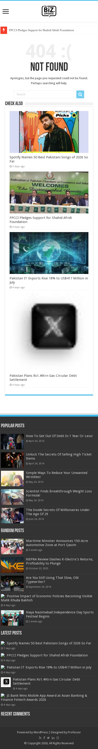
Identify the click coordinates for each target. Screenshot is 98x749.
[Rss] (40, 738)
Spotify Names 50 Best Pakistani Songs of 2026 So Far (49, 643)
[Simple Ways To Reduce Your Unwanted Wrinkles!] (12, 478)
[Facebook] (44, 738)
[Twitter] (48, 738)
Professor (74, 732)
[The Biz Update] (49, 10)
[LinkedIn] (53, 738)
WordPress (41, 732)
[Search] (80, 94)
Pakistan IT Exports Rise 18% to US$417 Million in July (49, 667)
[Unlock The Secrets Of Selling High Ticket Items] (12, 460)
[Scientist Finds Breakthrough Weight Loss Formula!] (12, 497)
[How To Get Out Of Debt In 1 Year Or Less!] (12, 441)
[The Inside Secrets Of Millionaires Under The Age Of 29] (12, 515)
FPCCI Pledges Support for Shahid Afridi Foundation (41, 30)
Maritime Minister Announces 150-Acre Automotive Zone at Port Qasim (57, 543)
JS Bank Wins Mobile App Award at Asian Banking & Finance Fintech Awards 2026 (44, 697)
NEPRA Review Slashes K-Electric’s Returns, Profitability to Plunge (59, 561)
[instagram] (57, 738)
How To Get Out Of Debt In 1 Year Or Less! (59, 436)
